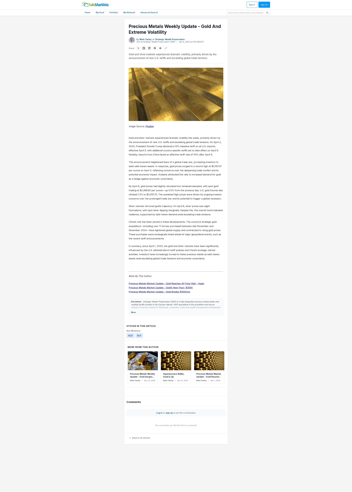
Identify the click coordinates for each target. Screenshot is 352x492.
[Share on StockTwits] (144, 48)
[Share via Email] (160, 48)
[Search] (267, 12)
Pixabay (149, 126)
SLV (139, 335)
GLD (130, 335)
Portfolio (113, 12)
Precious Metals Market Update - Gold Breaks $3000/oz (159, 291)
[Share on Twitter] (138, 48)
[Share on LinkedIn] (149, 48)
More (133, 312)
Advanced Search (149, 12)
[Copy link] (166, 48)
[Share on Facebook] (155, 48)
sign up (169, 412)
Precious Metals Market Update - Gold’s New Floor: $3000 (161, 287)
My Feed (100, 12)
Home (87, 12)
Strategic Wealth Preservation (170, 39)
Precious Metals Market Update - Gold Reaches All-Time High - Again (166, 283)
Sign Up (264, 5)
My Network (129, 12)
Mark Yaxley (146, 39)
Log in (159, 412)
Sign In (252, 5)
